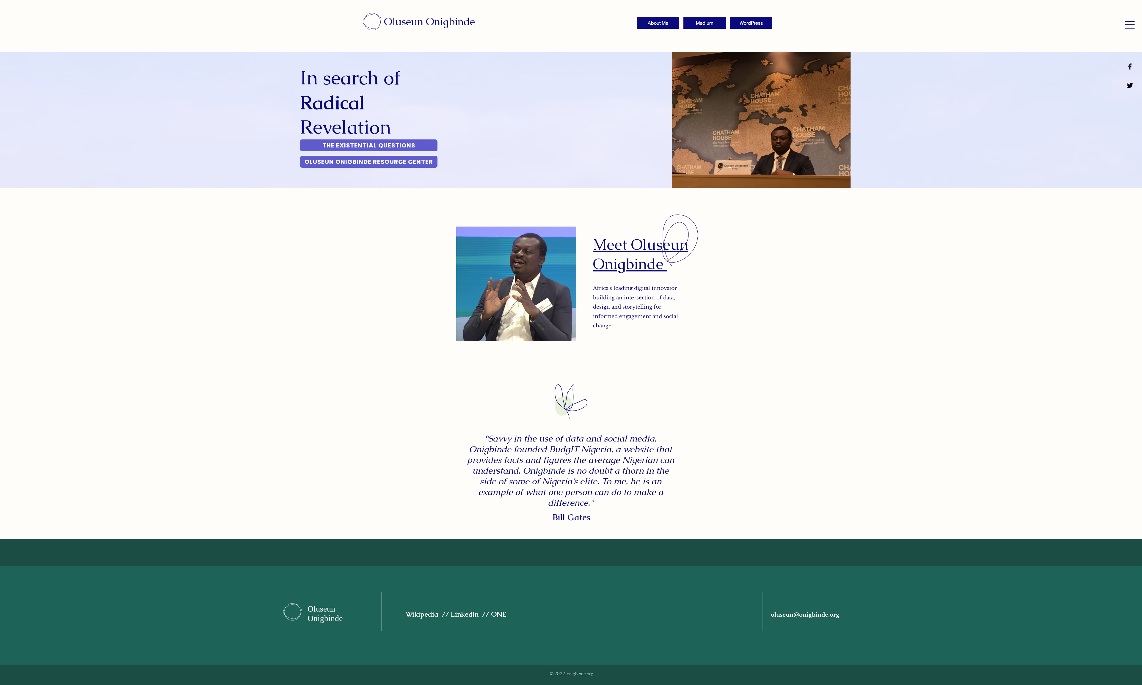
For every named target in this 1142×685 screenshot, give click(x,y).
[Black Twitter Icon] (1130, 85)
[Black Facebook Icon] (1130, 66)
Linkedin (466, 614)
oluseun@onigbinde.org (805, 615)
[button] (1130, 25)
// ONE (495, 614)
